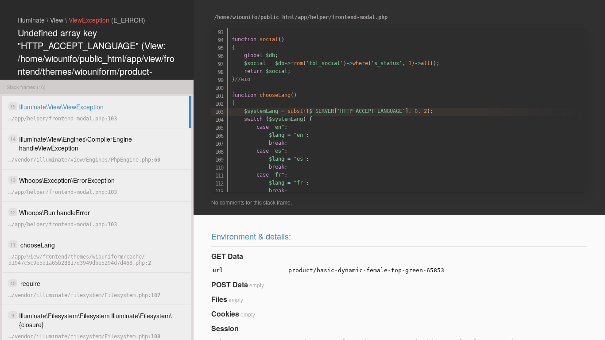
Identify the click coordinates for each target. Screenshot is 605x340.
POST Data (229, 284)
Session (225, 328)
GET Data (227, 256)
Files (219, 299)
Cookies (225, 314)
